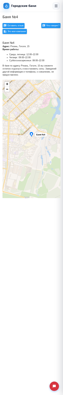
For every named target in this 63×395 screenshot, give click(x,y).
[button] (45, 135)
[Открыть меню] (56, 5)
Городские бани (23, 6)
